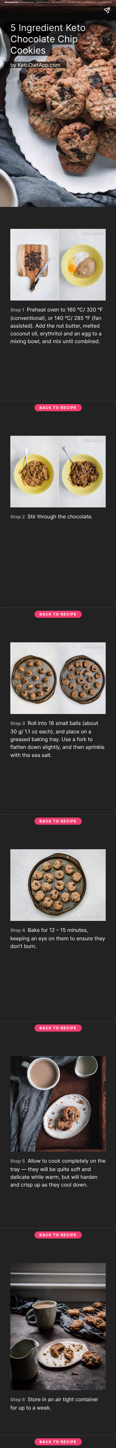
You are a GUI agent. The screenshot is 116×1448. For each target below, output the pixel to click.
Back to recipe (58, 407)
